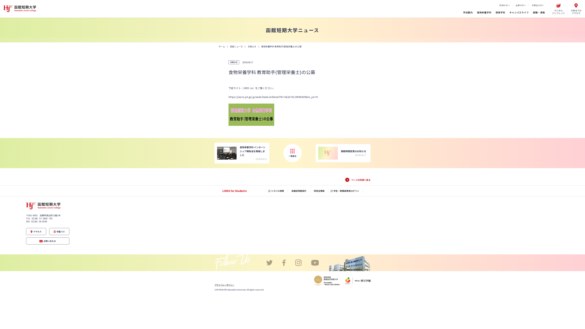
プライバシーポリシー (224, 284)
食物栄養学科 (484, 12)
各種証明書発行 (298, 190)
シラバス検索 (277, 190)
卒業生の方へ (538, 5)
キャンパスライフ (519, 12)
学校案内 (468, 12)
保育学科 (500, 12)
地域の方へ (504, 5)
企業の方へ (521, 5)
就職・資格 (539, 12)
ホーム (222, 46)
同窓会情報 (319, 190)
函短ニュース (236, 46)
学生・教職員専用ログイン (346, 190)
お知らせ (252, 46)
